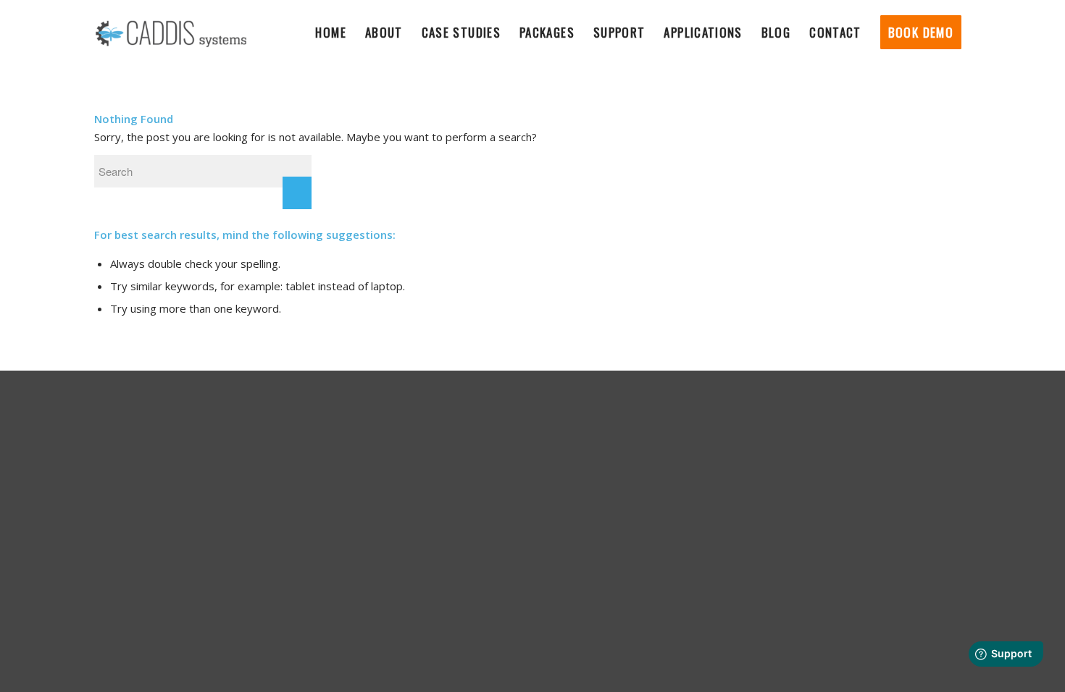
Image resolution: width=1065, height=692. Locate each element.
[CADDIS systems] (171, 32)
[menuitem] (330, 32)
